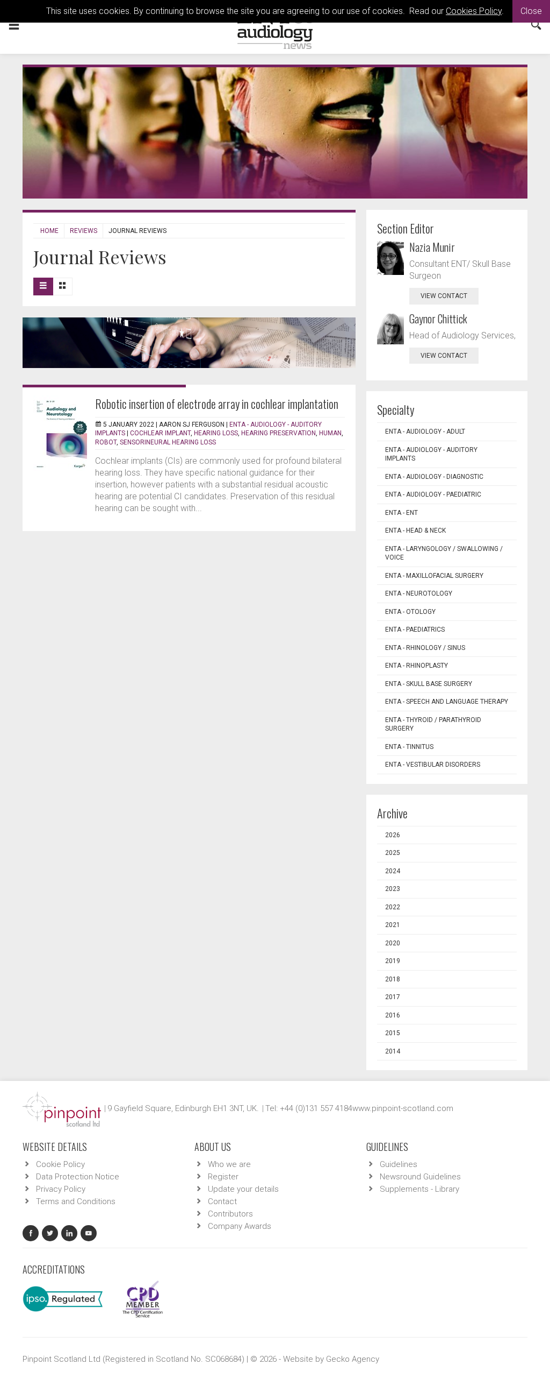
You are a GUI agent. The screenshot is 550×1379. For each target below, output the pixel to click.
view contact (444, 296)
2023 (392, 889)
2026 (392, 835)
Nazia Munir (432, 247)
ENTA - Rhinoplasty (416, 665)
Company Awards (239, 1226)
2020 (392, 943)
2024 (392, 871)
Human (330, 433)
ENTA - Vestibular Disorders (432, 764)
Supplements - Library (419, 1189)
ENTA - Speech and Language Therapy (446, 701)
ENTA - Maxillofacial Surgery (434, 575)
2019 (392, 961)
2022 (392, 907)
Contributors (230, 1214)
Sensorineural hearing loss (168, 442)
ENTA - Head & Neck (415, 530)
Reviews (83, 231)
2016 (392, 1015)
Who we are (229, 1164)
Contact (222, 1201)
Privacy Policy (60, 1189)
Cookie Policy (60, 1164)
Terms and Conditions (75, 1201)
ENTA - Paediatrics (415, 629)
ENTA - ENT (401, 513)
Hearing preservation (278, 433)
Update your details (243, 1189)
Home (49, 231)
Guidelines (398, 1164)
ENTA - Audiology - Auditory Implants (431, 454)
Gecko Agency (352, 1359)
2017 (392, 997)
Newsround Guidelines (420, 1177)
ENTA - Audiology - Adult (425, 431)
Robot (106, 442)
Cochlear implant (160, 433)
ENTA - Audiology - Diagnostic (434, 476)
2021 (392, 925)
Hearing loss (216, 433)
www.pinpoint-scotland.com (402, 1108)
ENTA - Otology (410, 612)
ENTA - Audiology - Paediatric (433, 494)
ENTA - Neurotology (418, 593)
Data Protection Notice (77, 1177)
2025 (392, 853)
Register (223, 1177)
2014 (392, 1051)
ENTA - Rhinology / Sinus (425, 648)
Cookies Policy (474, 11)
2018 (392, 979)
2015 (392, 1033)
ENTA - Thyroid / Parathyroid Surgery (433, 724)
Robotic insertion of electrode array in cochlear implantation (216, 403)
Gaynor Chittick (438, 318)
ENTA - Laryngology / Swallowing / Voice (444, 553)
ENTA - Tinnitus (409, 747)
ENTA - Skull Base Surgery (428, 684)
